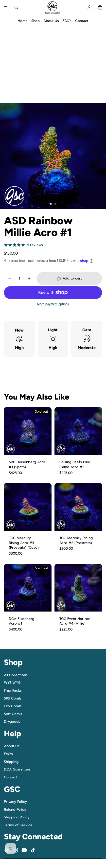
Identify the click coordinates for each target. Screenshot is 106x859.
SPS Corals (12, 698)
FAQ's (67, 20)
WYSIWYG (12, 682)
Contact (81, 20)
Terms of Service (18, 825)
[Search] (16, 7)
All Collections (16, 675)
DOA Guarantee (17, 769)
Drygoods (12, 721)
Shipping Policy (16, 817)
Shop (35, 20)
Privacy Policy (15, 801)
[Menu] (5, 7)
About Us (51, 20)
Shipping (11, 761)
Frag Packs (13, 690)
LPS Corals (12, 706)
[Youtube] (24, 850)
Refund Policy (15, 809)
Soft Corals (13, 713)
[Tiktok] (33, 850)
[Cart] (100, 7)
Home (23, 20)
